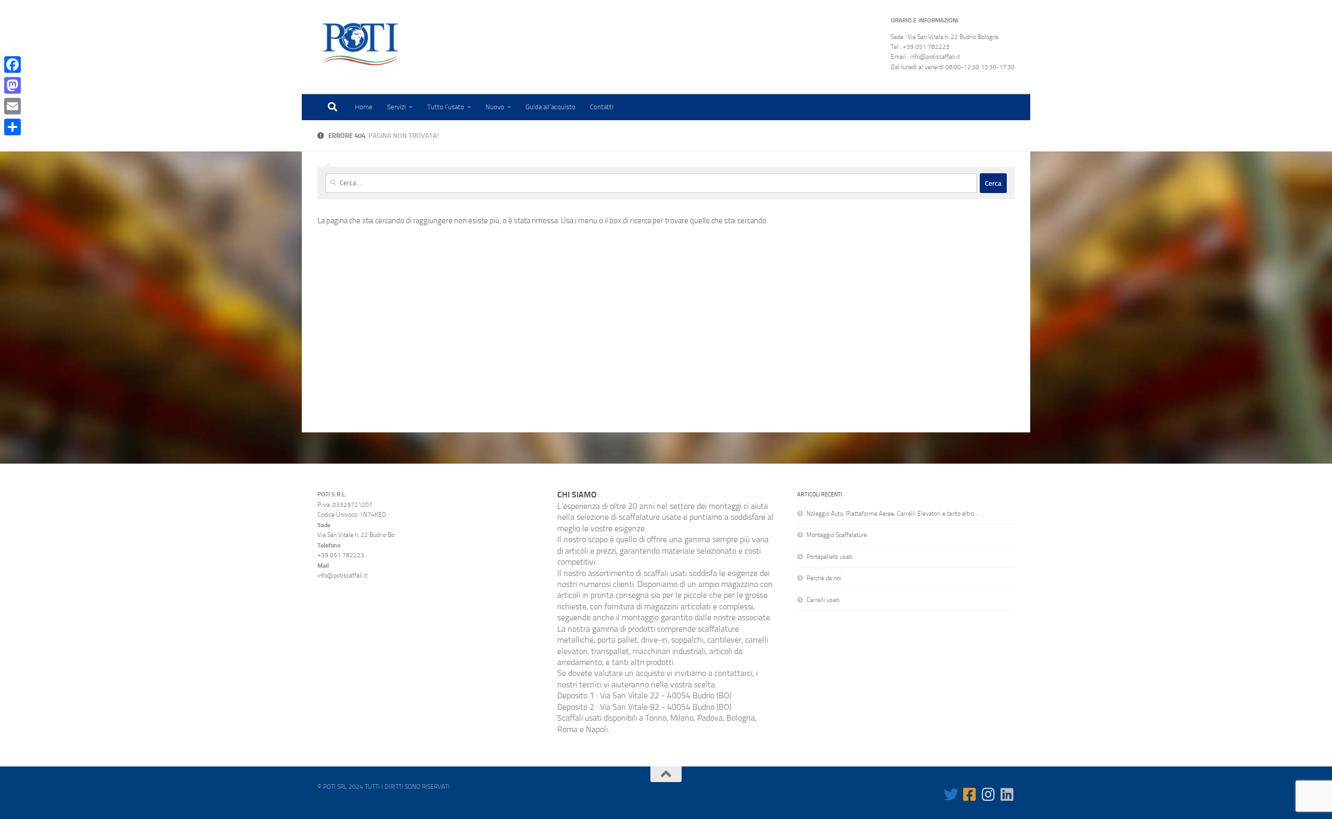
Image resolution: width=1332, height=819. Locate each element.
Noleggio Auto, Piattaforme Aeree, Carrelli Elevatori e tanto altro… (892, 513)
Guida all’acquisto (550, 107)
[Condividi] (12, 127)
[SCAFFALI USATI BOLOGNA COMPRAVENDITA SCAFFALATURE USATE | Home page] (360, 44)
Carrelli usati (823, 600)
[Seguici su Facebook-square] (970, 794)
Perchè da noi (823, 578)
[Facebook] (12, 64)
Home (364, 107)
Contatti (601, 107)
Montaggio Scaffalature (836, 535)
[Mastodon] (12, 85)
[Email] (12, 106)
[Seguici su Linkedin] (1007, 794)
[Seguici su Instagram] (988, 794)
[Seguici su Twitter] (951, 794)
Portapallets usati (829, 556)
